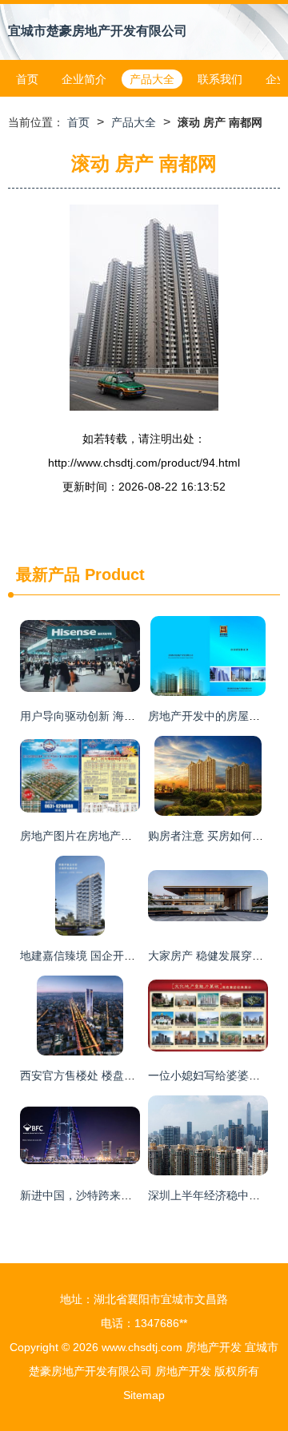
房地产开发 (214, 1347)
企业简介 (84, 79)
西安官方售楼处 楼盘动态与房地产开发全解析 (133, 1075)
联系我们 (220, 79)
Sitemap (144, 1395)
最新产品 (48, 574)
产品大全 (152, 79)
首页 (27, 79)
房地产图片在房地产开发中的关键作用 (115, 835)
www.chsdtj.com (142, 1347)
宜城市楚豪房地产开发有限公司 (97, 31)
